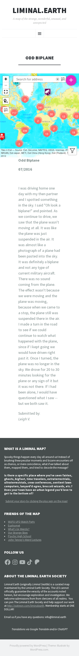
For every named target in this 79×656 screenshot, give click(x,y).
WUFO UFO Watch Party (21, 522)
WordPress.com (39, 649)
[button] (47, 92)
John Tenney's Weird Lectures (24, 540)
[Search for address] (6, 110)
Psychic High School (19, 536)
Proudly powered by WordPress (28, 645)
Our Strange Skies (18, 532)
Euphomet (14, 525)
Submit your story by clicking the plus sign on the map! (36, 501)
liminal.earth (39, 10)
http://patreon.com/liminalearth (25, 606)
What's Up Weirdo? (18, 529)
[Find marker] (6, 101)
